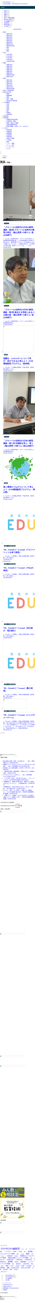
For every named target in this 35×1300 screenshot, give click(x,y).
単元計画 (22, 1253)
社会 (4, 52)
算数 (4, 63)
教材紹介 (18, 1264)
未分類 (7, 1280)
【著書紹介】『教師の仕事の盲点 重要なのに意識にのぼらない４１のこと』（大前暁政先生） (19, 783)
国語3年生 (9, 37)
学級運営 (16, 1256)
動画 (18, 1254)
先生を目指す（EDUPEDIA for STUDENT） (15, 3)
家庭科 (8, 112)
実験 (31, 1257)
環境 (8, 97)
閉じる (2, 1299)
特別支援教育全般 (12, 124)
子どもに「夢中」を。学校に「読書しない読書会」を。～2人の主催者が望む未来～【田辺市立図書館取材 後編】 (18, 792)
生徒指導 (9, 135)
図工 (8, 111)
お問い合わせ (7, 1286)
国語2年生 (9, 35)
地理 (32, 1253)
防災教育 (16, 1269)
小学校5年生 (28, 1259)
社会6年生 (9, 59)
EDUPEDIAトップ (8, 2)
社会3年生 (9, 54)
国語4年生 (9, 39)
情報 (8, 93)
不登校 (14, 1251)
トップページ (7, 1283)
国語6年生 (9, 42)
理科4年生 (9, 81)
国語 (4, 32)
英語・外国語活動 (8, 90)
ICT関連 (9, 140)
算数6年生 (9, 73)
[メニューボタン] (0, 153)
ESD (23, 1249)
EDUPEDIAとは (8, 1284)
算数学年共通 (10, 75)
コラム (8, 148)
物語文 (2, 1266)
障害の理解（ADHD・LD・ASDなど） (18, 126)
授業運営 (9, 133)
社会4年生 (9, 56)
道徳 (8, 107)
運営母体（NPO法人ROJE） (11, 1288)
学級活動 (9, 136)
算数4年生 (9, 69)
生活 (8, 104)
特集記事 (9, 129)
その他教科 (6, 102)
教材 (8, 141)
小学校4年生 (19, 1259)
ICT (26, 1249)
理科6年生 (9, 85)
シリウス (7, 1251)
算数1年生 (9, 64)
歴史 (32, 1264)
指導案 (10, 1262)
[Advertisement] (12, 744)
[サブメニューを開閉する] (8, 11)
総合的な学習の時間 (25, 1267)
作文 (8, 49)
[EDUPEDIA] (17, 29)
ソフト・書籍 (10, 143)
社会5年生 (9, 57)
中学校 (20, 1251)
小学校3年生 (10, 1259)
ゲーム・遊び (10, 145)
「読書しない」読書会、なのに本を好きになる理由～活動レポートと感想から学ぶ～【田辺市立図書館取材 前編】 (19, 797)
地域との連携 (10, 138)
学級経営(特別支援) (12, 119)
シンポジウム (10, 147)
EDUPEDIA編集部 (10, 1248)
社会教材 (28, 1266)
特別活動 (9, 114)
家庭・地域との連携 (12, 123)
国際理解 (9, 95)
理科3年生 (9, 80)
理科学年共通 (10, 88)
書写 (8, 51)
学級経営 (9, 1256)
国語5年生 (9, 40)
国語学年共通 (10, 46)
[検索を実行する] (16, 755)
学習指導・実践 (11, 121)
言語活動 (5, 1269)
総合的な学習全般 (12, 100)
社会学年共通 (10, 61)
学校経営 (5, 116)
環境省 (12, 1266)
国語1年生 (9, 34)
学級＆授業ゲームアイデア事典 (18, 1258)
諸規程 (5, 1290)
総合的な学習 (7, 92)
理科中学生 (10, 87)
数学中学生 (10, 76)
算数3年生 (9, 68)
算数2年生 (9, 66)
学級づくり (3, 1256)
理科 (4, 78)
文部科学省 (26, 1264)
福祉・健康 (10, 99)
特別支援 (5, 117)
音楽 (8, 109)
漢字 (8, 47)
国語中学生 (10, 44)
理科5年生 (9, 83)
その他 (6, 26)
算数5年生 (9, 71)
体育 (8, 105)
